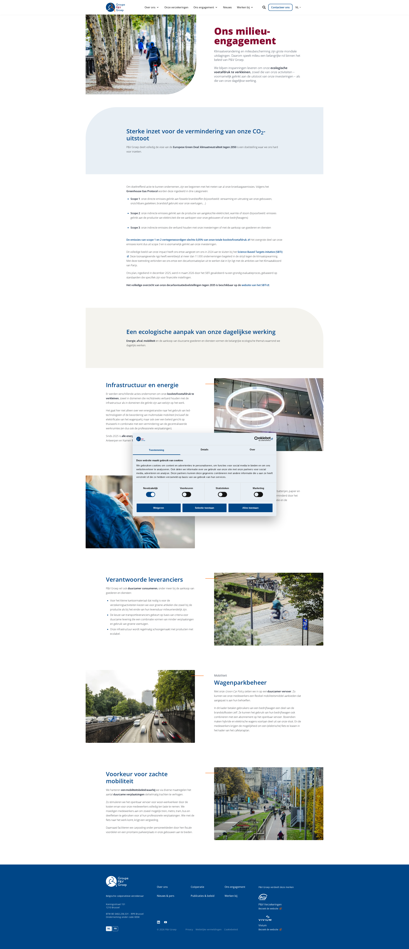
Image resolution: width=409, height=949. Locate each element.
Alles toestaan (250, 507)
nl (297, 7)
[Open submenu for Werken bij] (252, 7)
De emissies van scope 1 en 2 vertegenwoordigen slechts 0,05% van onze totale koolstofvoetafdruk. (186, 239)
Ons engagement (203, 7)
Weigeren (158, 507)
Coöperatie (197, 887)
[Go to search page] (264, 7)
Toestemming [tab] (156, 450)
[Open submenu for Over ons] (157, 7)
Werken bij (243, 7)
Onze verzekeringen (176, 7)
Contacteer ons (280, 7)
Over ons (150, 7)
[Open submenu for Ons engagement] (216, 7)
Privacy (189, 929)
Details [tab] (204, 449)
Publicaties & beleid (202, 896)
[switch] (186, 494)
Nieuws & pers (165, 896)
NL (108, 928)
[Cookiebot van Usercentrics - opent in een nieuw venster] (259, 438)
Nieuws (227, 7)
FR (115, 928)
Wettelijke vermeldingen (209, 929)
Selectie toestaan (204, 507)
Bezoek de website (268, 908)
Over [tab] (252, 449)
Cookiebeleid (231, 929)
